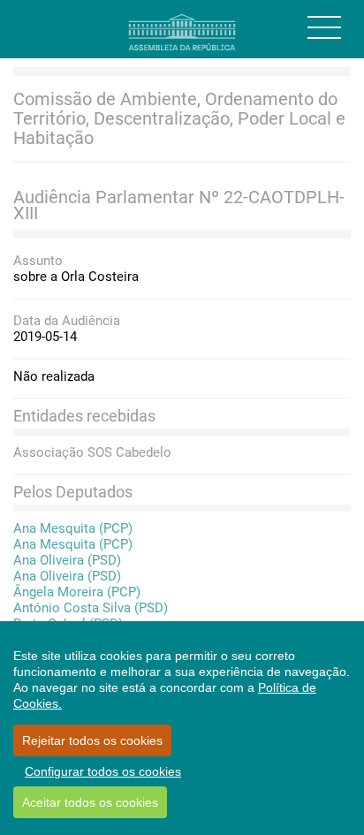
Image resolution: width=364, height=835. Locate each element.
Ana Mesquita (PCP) (73, 528)
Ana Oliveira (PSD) (67, 560)
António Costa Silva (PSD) (90, 608)
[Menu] (324, 27)
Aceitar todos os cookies (90, 802)
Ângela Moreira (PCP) (76, 592)
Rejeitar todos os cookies (92, 740)
